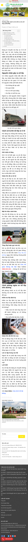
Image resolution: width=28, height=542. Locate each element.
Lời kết (5, 46)
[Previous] (1, 414)
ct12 (17, 27)
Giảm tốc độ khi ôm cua (9, 43)
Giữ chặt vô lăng (8, 35)
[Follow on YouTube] (15, 536)
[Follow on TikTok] (6, 536)
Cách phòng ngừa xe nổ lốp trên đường (11, 40)
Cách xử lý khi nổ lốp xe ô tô (9, 34)
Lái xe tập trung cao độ (9, 44)
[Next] (26, 414)
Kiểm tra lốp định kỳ (9, 42)
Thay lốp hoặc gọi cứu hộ (10, 39)
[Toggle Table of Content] (17, 31)
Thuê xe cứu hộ (5, 454)
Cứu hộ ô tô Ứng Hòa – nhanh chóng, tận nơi (12, 456)
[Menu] (2, 5)
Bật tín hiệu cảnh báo (9, 38)
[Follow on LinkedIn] (13, 536)
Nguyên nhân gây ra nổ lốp (9, 32)
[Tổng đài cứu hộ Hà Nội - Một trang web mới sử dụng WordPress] (15, 5)
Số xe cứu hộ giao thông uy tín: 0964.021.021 (12, 445)
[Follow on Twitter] (9, 536)
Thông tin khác (5, 20)
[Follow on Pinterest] (11, 536)
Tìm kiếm (4, 433)
